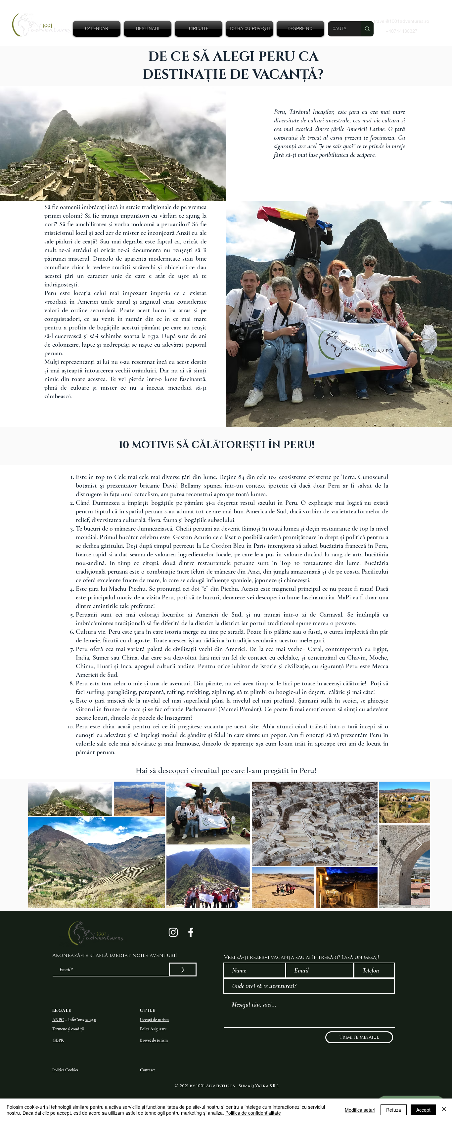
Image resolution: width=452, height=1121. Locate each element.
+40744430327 (401, 31)
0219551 (90, 1019)
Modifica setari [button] (360, 1109)
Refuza (393, 1109)
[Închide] (444, 1110)
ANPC (58, 1019)
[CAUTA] (367, 28)
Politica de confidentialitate (253, 1112)
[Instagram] (173, 932)
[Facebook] (191, 932)
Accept (423, 1109)
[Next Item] (419, 844)
